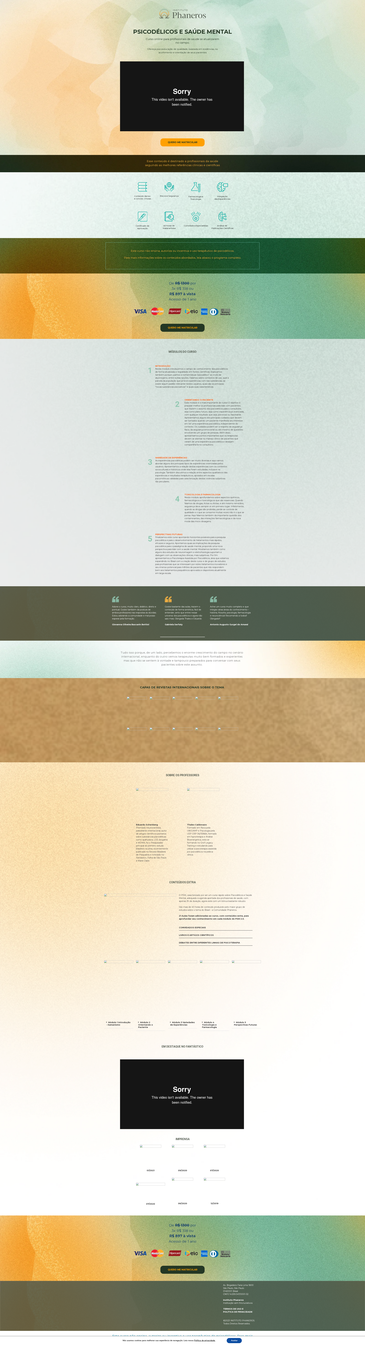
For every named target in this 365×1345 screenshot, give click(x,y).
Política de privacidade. (204, 1340)
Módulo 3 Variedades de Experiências (182, 1023)
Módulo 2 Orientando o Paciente (145, 1025)
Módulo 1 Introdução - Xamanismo (118, 1023)
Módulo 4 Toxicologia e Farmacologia (209, 1025)
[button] (118, 1023)
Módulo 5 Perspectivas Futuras (245, 1023)
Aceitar (234, 1340)
